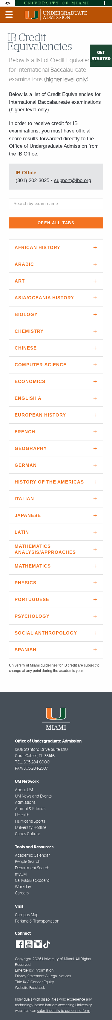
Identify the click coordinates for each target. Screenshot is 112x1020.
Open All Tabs (56, 223)
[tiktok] (46, 944)
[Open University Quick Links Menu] (104, 3)
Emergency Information (34, 970)
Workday (23, 887)
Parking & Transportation (37, 921)
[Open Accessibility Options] (7, 3)
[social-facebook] (20, 944)
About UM (24, 790)
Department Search (32, 868)
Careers (22, 893)
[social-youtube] (29, 944)
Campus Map (27, 915)
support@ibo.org (72, 180)
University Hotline (30, 828)
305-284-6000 (37, 762)
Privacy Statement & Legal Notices (43, 976)
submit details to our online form (63, 1011)
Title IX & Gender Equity (34, 982)
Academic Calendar (32, 855)
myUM (21, 874)
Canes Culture (27, 834)
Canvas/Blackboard (32, 881)
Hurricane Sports (30, 821)
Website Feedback (30, 988)
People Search (27, 862)
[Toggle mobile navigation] (9, 14)
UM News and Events (33, 796)
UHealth (22, 815)
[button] (98, 1003)
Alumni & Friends (30, 809)
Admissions (25, 803)
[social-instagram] (38, 944)
